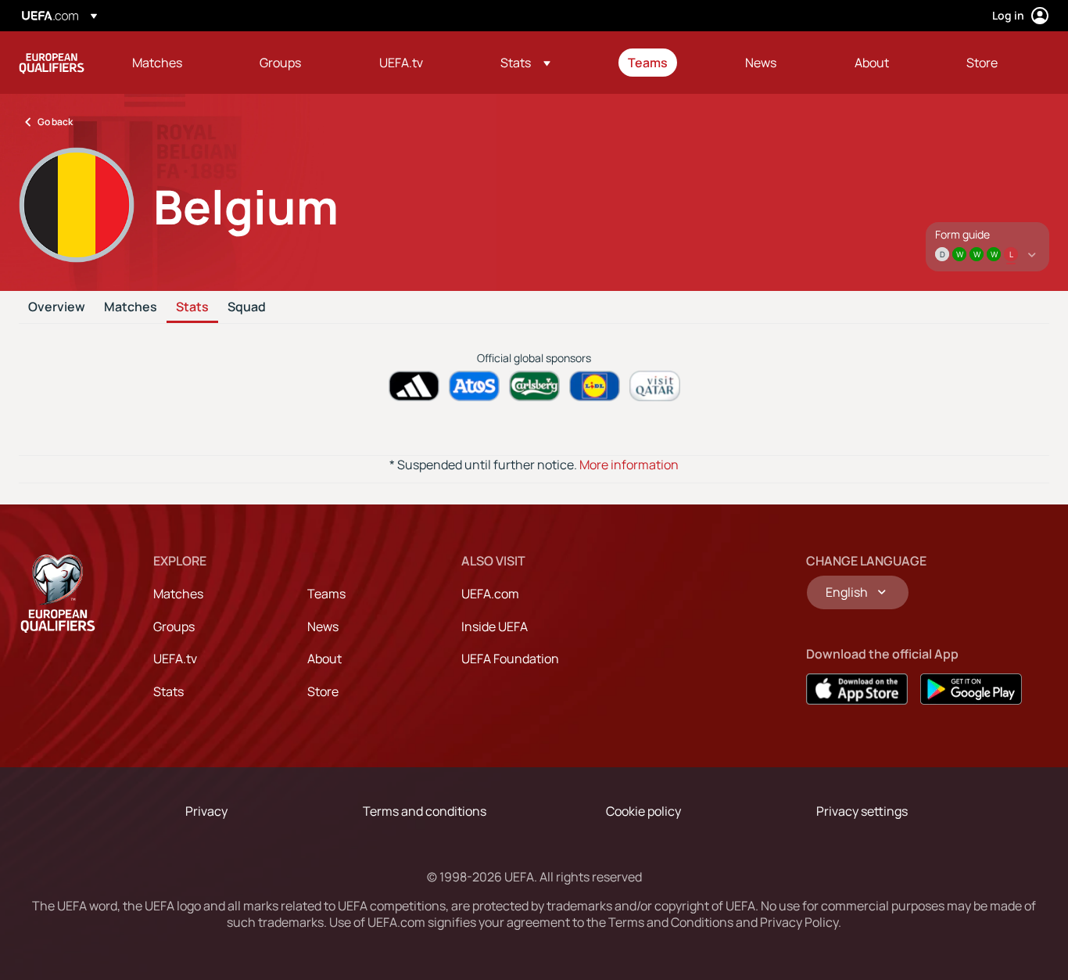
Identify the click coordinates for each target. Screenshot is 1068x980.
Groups (174, 626)
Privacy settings (862, 811)
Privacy (206, 811)
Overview (56, 307)
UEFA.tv (175, 658)
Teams (326, 593)
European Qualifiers (51, 62)
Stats (192, 307)
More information (629, 464)
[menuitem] (176, 62)
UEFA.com (490, 593)
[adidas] (414, 386)
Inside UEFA (494, 626)
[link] (157, 62)
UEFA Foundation (510, 658)
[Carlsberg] (534, 386)
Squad (247, 307)
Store (323, 691)
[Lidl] (594, 386)
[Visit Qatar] (654, 386)
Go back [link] (55, 121)
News (323, 626)
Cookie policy (643, 811)
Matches (130, 307)
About (324, 658)
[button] (525, 62)
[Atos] (474, 386)
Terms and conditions (424, 811)
